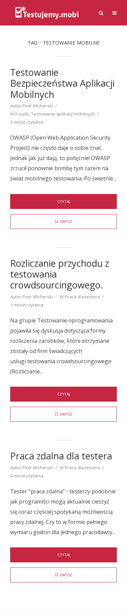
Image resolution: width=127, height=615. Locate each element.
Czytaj (63, 201)
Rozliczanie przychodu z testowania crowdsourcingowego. (59, 274)
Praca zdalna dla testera (61, 456)
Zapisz (66, 221)
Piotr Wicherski (37, 106)
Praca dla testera (82, 297)
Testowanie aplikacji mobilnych (63, 114)
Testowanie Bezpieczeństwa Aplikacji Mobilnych (62, 83)
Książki (22, 114)
